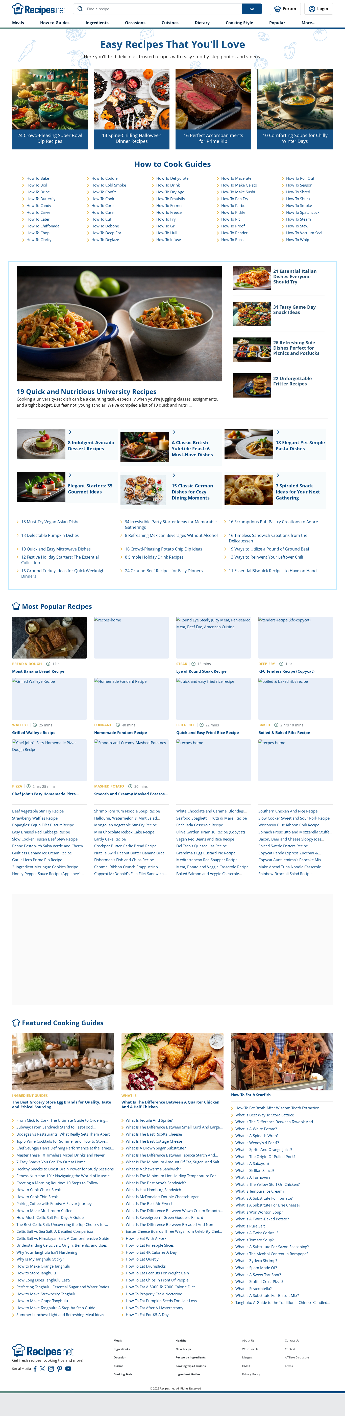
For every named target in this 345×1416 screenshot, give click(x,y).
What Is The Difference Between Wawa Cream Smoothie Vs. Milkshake (174, 1210)
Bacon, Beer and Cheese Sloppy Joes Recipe (289, 841)
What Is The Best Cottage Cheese (154, 1141)
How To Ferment (170, 205)
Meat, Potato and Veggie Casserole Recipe (212, 866)
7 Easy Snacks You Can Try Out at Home (51, 1162)
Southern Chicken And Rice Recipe (287, 811)
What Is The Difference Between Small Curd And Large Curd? (173, 1127)
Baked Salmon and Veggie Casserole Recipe (207, 876)
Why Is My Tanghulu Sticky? (40, 1259)
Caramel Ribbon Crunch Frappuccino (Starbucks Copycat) (126, 869)
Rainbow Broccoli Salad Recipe (284, 873)
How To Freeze (169, 212)
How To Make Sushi (238, 191)
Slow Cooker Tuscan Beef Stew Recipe (45, 839)
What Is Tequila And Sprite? (149, 1120)
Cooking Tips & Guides (191, 1366)
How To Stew (297, 225)
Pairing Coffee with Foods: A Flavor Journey (54, 1203)
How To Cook (102, 198)
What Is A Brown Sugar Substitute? (156, 1148)
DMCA (246, 1366)
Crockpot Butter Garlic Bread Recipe (125, 845)
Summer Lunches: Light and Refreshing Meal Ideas (60, 1314)
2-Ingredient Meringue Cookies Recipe (45, 866)
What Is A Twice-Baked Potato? (262, 1219)
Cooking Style (123, 1374)
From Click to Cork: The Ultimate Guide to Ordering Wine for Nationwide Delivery (60, 1120)
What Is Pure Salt (250, 1226)
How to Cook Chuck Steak (38, 1189)
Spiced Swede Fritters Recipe (283, 845)
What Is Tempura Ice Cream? (259, 1191)
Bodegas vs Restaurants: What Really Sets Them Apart (63, 1134)
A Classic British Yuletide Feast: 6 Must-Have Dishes (192, 448)
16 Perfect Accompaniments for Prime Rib (213, 138)
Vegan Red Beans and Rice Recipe (205, 839)
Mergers (247, 1357)
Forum (289, 8)
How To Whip (297, 239)
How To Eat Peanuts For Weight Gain (157, 1273)
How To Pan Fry (234, 198)
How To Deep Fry (106, 232)
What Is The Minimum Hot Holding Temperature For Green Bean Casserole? (171, 1175)
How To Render (234, 232)
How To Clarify (39, 239)
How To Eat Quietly (142, 1259)
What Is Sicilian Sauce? (254, 1170)
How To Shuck (298, 198)
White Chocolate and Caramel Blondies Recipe (210, 813)
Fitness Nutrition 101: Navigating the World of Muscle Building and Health (63, 1175)
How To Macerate (236, 178)
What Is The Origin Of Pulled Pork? (265, 1156)
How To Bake (38, 178)
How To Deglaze (105, 239)
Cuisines (170, 22)
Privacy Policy (251, 1374)
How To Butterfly (41, 198)
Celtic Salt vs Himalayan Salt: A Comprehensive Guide (62, 1238)
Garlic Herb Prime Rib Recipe (37, 859)
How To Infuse (168, 239)
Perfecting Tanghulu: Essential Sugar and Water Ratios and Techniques (62, 1287)
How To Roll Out (300, 178)
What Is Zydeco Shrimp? (256, 1260)
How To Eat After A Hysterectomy (154, 1307)
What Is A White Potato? (256, 1128)
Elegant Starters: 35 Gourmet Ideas (90, 489)
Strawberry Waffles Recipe (35, 818)
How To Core (102, 205)
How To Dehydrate (172, 178)
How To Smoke (299, 205)
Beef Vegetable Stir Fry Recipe (38, 811)
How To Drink (168, 185)
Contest (290, 1349)
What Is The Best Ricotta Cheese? (154, 1134)
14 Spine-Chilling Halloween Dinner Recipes (131, 138)
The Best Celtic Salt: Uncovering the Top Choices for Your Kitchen (60, 1224)
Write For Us (250, 1349)
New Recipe (184, 1349)
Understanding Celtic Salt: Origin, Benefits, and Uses (61, 1245)
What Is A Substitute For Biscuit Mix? (267, 1295)
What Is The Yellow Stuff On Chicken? (267, 1184)
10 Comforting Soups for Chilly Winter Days (295, 138)
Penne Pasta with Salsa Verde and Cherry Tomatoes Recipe (47, 848)
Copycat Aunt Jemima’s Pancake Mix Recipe (289, 862)
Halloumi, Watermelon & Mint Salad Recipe (125, 821)
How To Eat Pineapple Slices (150, 1245)
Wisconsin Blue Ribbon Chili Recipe (288, 824)
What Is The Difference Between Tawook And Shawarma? (274, 1121)
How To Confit (103, 191)
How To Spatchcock (302, 212)
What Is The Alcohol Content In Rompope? (271, 1253)
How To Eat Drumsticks (146, 1266)
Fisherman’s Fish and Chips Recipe (124, 859)
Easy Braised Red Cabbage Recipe (41, 831)
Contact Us (292, 1340)
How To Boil (37, 185)
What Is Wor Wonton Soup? (259, 1212)
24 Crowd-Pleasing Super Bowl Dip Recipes (49, 138)
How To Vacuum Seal (304, 232)
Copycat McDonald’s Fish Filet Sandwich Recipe (129, 876)
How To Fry (166, 219)
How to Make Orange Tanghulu (43, 1266)
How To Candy (39, 205)
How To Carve (38, 212)
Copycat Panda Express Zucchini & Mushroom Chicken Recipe (288, 855)
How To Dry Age (170, 191)
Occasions (135, 22)
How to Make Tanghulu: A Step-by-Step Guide (55, 1307)
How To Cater (38, 219)
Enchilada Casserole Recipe (199, 824)
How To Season (299, 185)
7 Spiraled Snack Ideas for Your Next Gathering (298, 492)
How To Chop (38, 232)
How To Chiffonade (43, 225)
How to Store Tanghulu (36, 1273)
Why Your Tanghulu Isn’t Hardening (46, 1252)
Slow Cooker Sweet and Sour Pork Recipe (294, 818)
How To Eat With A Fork (146, 1238)
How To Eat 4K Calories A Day (151, 1252)
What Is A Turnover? (252, 1177)
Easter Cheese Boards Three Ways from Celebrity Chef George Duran (172, 1231)
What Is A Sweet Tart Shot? (258, 1274)
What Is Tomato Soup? (254, 1240)
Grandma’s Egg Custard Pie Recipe (205, 852)
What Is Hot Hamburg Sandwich (153, 1189)
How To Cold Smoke (108, 185)
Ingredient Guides (188, 1374)
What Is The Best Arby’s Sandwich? (156, 1183)
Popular (277, 22)
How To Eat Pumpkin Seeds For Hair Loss (161, 1300)
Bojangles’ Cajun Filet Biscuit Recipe (43, 824)
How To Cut (101, 219)
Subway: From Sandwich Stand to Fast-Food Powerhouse (54, 1127)
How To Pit (230, 219)
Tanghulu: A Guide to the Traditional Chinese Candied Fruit (281, 1302)
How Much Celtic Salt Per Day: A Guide (50, 1217)
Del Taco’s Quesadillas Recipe (201, 845)
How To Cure (102, 212)
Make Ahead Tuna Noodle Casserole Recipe (289, 869)
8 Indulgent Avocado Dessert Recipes (91, 445)
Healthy (181, 1340)
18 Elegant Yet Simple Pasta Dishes (300, 445)
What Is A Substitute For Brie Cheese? (267, 1205)
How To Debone (105, 225)
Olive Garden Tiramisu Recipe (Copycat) (210, 831)
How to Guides (54, 22)
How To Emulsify (170, 198)
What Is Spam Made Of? (256, 1267)
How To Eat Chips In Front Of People (157, 1280)
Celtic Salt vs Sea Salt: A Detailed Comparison (55, 1231)
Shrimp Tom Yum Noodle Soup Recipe (127, 811)
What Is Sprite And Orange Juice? (263, 1149)
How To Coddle (104, 178)
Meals (118, 1340)
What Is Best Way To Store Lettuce (264, 1115)
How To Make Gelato (239, 185)
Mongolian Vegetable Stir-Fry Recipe (125, 824)
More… (308, 22)
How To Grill (167, 225)
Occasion (120, 1357)
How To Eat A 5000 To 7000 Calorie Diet (160, 1286)
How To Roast (233, 239)
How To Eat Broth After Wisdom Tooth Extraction (277, 1108)
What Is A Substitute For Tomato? (263, 1198)
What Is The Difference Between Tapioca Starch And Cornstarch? (170, 1155)
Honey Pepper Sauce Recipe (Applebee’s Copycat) (46, 876)
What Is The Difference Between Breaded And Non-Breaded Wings (170, 1224)
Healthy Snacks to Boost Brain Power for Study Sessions (65, 1169)
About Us (248, 1340)
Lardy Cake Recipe (110, 839)
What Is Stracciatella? (253, 1288)
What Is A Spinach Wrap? (256, 1135)
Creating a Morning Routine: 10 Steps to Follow (57, 1183)
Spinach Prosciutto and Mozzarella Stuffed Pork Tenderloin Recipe (295, 834)
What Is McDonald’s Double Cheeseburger (162, 1196)
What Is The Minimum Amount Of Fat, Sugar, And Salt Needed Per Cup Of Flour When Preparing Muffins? (172, 1162)
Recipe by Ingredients (191, 1357)
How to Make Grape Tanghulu (42, 1300)
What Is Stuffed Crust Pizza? (259, 1281)
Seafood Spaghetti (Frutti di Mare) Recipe (211, 818)
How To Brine (38, 191)
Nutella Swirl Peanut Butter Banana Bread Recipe (130, 855)
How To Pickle (233, 212)
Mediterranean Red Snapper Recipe (206, 859)
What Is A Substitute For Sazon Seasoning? (272, 1246)
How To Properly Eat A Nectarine (154, 1294)
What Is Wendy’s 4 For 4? (257, 1142)
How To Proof (233, 225)
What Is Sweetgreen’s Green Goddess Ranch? (164, 1217)
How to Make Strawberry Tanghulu (46, 1294)
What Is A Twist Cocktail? (256, 1232)
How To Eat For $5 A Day (147, 1314)
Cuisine (119, 1366)
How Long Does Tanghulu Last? (43, 1280)
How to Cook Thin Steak (37, 1196)
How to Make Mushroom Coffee (44, 1210)
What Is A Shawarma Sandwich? (153, 1169)
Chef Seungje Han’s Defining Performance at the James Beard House (63, 1148)
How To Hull (166, 232)
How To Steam (298, 219)
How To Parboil (234, 205)
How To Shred (298, 191)
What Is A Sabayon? (252, 1163)
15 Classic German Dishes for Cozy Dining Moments (192, 492)
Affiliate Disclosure (297, 1357)
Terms (289, 1366)
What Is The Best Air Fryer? (149, 1203)
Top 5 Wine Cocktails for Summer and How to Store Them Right (60, 1141)
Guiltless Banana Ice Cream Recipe (42, 852)
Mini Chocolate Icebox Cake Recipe (124, 831)
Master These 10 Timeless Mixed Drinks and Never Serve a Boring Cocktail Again (60, 1155)
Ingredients (97, 22)
